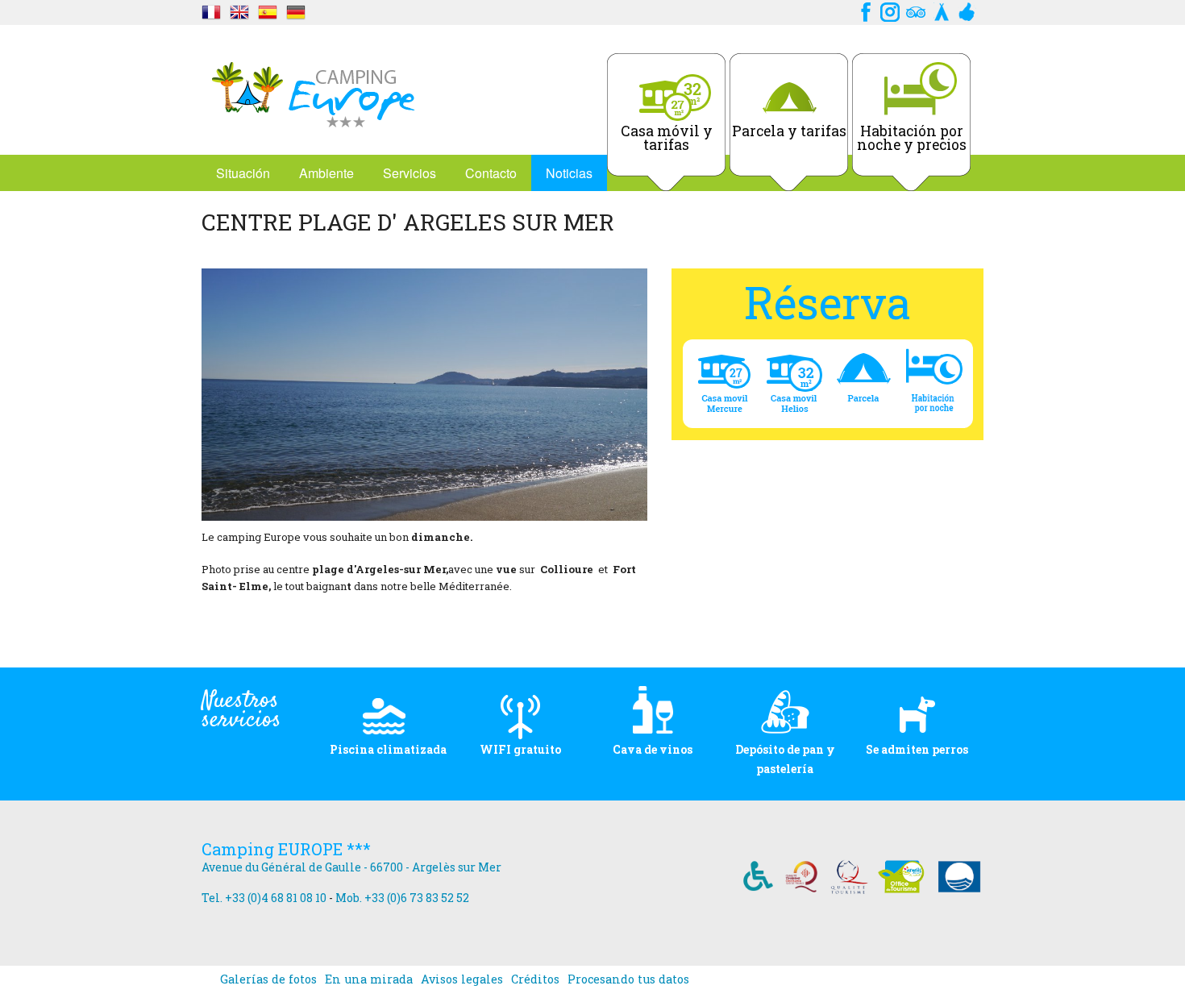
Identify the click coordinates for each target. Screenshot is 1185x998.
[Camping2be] (941, 10)
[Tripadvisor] (915, 10)
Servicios (409, 173)
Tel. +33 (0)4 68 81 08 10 (264, 897)
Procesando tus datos (628, 979)
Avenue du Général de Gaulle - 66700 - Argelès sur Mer (351, 867)
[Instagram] (890, 10)
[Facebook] (864, 10)
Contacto (491, 173)
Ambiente (326, 173)
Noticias (569, 173)
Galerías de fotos (268, 979)
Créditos (535, 979)
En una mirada (369, 979)
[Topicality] (211, 10)
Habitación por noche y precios (912, 138)
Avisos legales (462, 979)
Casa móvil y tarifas (667, 138)
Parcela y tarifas (789, 131)
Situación (243, 173)
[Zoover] (967, 10)
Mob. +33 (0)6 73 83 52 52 (402, 897)
